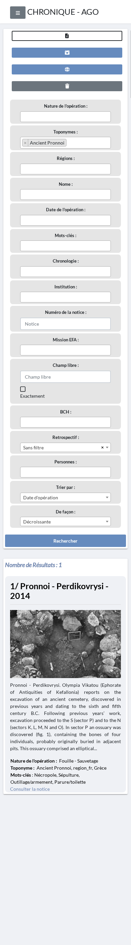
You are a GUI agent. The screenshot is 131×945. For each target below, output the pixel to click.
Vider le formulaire (67, 86)
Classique (67, 36)
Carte (67, 69)
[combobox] (65, 116)
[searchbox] (24, 116)
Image (67, 53)
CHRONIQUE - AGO (63, 11)
